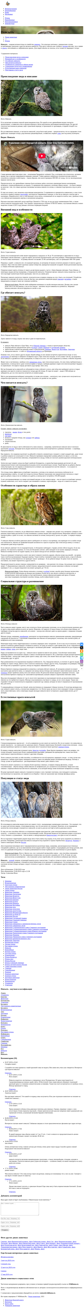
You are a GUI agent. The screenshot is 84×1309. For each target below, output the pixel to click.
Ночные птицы (10, 951)
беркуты (36, 750)
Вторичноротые (10, 883)
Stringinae (8, 881)
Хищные (8, 972)
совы (59, 133)
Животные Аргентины (13, 894)
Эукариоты (9, 983)
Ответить (8, 1073)
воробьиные (24, 636)
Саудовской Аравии (58, 347)
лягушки (8, 436)
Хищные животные (12, 974)
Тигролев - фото (6, 1243)
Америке (48, 349)
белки (20, 432)
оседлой (46, 571)
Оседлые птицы (10, 953)
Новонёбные (9, 950)
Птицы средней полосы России (16, 964)
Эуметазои (8, 985)
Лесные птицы (10, 944)
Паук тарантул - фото (29, 1247)
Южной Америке (40, 346)
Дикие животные (34, 1296)
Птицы (3, 1028)
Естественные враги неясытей (15, 68)
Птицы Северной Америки (14, 963)
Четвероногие (10, 981)
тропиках (4, 673)
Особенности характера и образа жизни (19, 64)
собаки (8, 649)
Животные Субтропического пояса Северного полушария (25, 927)
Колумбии (63, 349)
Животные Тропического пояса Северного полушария (24, 933)
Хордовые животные (12, 977)
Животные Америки (12, 892)
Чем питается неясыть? (13, 63)
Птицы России (10, 961)
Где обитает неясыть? (12, 61)
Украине (76, 840)
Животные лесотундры (13, 911)
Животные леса (10, 907)
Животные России (11, 916)
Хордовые (4, 1013)
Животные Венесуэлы (12, 898)
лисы (13, 649)
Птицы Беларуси (11, 957)
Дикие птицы (9, 890)
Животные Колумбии (12, 905)
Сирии (40, 347)
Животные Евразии (12, 900)
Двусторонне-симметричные (15, 887)
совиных (37, 44)
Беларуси (69, 840)
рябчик (37, 438)
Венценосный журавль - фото (22, 1241)
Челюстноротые (10, 979)
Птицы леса (9, 959)
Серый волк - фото (68, 1247)
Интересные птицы (12, 942)
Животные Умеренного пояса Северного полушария (23, 937)
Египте (34, 347)
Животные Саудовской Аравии (16, 918)
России (23, 842)
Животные (4, 998)
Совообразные (10, 970)
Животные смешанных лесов (15, 925)
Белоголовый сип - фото (30, 1245)
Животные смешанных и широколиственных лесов (23, 924)
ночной (11, 860)
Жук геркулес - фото (55, 1247)
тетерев (28, 438)
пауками (11, 449)
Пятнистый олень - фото (31, 1243)
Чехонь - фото (39, 1249)
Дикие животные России (13, 888)
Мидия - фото (68, 1245)
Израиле (46, 347)
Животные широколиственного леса (17, 938)
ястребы (43, 750)
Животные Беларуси (12, 896)
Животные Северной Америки (16, 920)
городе (4, 48)
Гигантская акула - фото (13, 1245)
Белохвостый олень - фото (10, 1249)
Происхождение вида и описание (17, 57)
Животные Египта (11, 901)
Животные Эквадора (12, 940)
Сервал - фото (58, 1245)
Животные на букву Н (12, 914)
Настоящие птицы (11, 946)
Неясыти (8, 948)
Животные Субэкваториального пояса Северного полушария (26, 929)
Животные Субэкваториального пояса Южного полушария (25, 931)
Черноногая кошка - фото (67, 1241)
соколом (60, 279)
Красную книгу (52, 835)
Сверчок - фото (6, 1241)
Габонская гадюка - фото (41, 1241)
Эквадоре (71, 349)
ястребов (68, 279)
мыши (15, 432)
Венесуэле (55, 349)
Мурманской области (34, 351)
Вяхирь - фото (17, 1243)
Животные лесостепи (12, 909)
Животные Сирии (11, 922)
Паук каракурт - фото (27, 1249)
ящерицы (8, 434)
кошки (3, 649)
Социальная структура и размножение (18, 66)
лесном (65, 46)
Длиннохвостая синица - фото (11, 1247)
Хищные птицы (10, 976)
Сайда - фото (44, 1243)
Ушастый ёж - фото (46, 1245)
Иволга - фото (42, 1247)
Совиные (8, 968)
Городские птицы (11, 885)
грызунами (24, 194)
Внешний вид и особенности (15, 59)
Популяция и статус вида (14, 70)
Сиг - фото (54, 1241)
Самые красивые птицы (13, 966)
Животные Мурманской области (16, 912)
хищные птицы (63, 747)
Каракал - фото (55, 1243)
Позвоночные (10, 955)
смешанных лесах (35, 362)
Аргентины (5, 356)
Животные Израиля (12, 903)
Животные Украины (12, 935)
